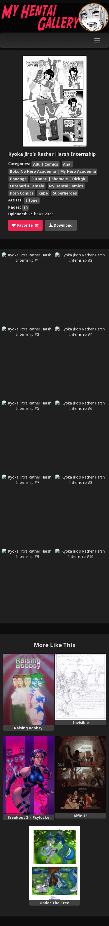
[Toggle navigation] (97, 40)
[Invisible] (80, 687)
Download (62, 225)
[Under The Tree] (54, 863)
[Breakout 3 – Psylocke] (28, 775)
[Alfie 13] (80, 774)
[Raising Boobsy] (28, 689)
